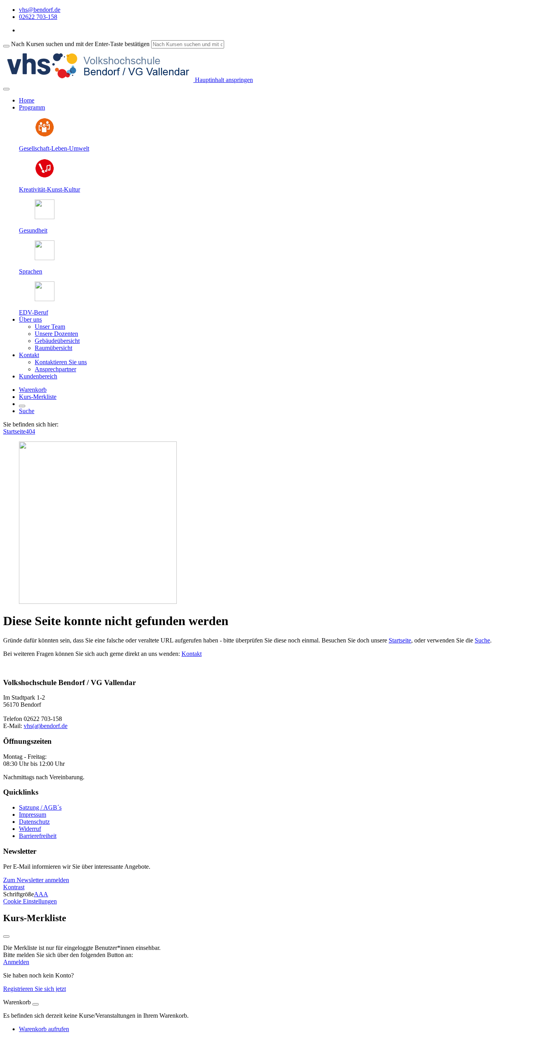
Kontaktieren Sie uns (61, 362)
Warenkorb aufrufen (44, 1029)
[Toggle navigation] (6, 89)
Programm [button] (32, 107)
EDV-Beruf (33, 312)
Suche (26, 411)
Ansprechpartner (55, 369)
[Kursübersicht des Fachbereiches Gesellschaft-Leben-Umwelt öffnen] (44, 135)
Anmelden (16, 962)
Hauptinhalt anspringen (223, 79)
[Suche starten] (6, 46)
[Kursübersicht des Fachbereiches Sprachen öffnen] (44, 258)
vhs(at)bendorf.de (45, 725)
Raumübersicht (53, 347)
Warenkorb (33, 389)
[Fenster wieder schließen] (6, 936)
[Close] (35, 1004)
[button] (36, 880)
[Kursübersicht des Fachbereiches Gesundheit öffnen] (44, 217)
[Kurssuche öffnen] (22, 406)
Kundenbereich (38, 376)
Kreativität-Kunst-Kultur (49, 189)
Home (26, 100)
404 (30, 431)
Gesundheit (33, 230)
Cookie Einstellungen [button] (30, 901)
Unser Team (50, 326)
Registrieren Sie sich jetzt (34, 988)
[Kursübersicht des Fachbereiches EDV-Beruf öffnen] (44, 299)
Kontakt (192, 653)
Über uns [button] (30, 319)
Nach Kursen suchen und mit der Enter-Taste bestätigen (80, 44)
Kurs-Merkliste (37, 396)
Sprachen (30, 271)
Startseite (14, 431)
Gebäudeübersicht (57, 340)
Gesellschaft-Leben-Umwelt (54, 148)
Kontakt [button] (29, 355)
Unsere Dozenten (56, 333)
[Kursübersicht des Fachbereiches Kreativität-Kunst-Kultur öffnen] (44, 176)
